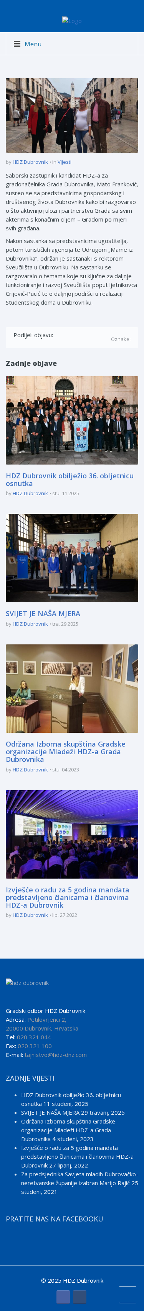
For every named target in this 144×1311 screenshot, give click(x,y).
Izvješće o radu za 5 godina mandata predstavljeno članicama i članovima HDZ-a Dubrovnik (67, 897)
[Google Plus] (82, 335)
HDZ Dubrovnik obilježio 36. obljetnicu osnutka (70, 479)
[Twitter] (71, 335)
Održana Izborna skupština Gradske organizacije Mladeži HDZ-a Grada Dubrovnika (66, 751)
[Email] (17, 343)
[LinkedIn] (105, 335)
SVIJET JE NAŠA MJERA (43, 613)
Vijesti (64, 161)
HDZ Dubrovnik (30, 161)
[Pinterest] (93, 335)
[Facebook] (60, 335)
